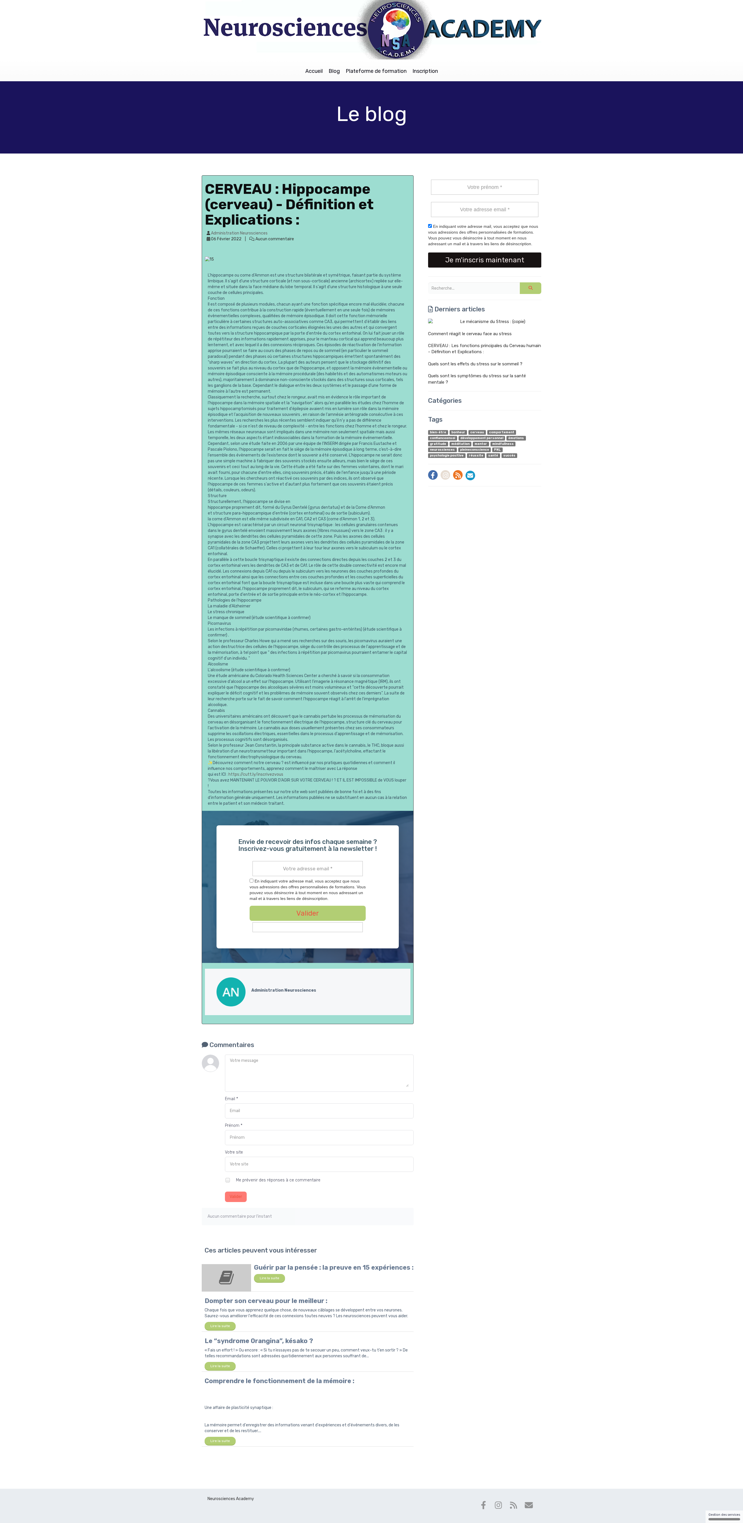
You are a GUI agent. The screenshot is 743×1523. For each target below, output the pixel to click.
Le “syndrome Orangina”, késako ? (259, 1341)
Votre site (234, 1152)
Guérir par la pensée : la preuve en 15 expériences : (334, 1267)
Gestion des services (724, 1515)
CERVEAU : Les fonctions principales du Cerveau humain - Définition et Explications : (484, 348)
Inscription (425, 71)
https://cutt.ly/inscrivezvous (255, 774)
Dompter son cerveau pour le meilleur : (266, 1301)
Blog (334, 71)
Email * (231, 1098)
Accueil (314, 71)
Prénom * (233, 1125)
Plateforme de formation (376, 71)
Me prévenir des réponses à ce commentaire (277, 1179)
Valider (236, 1196)
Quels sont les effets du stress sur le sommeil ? (475, 364)
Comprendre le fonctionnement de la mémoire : (279, 1381)
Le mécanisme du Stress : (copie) (492, 321)
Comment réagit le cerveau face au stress (470, 333)
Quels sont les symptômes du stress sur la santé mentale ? (477, 379)
